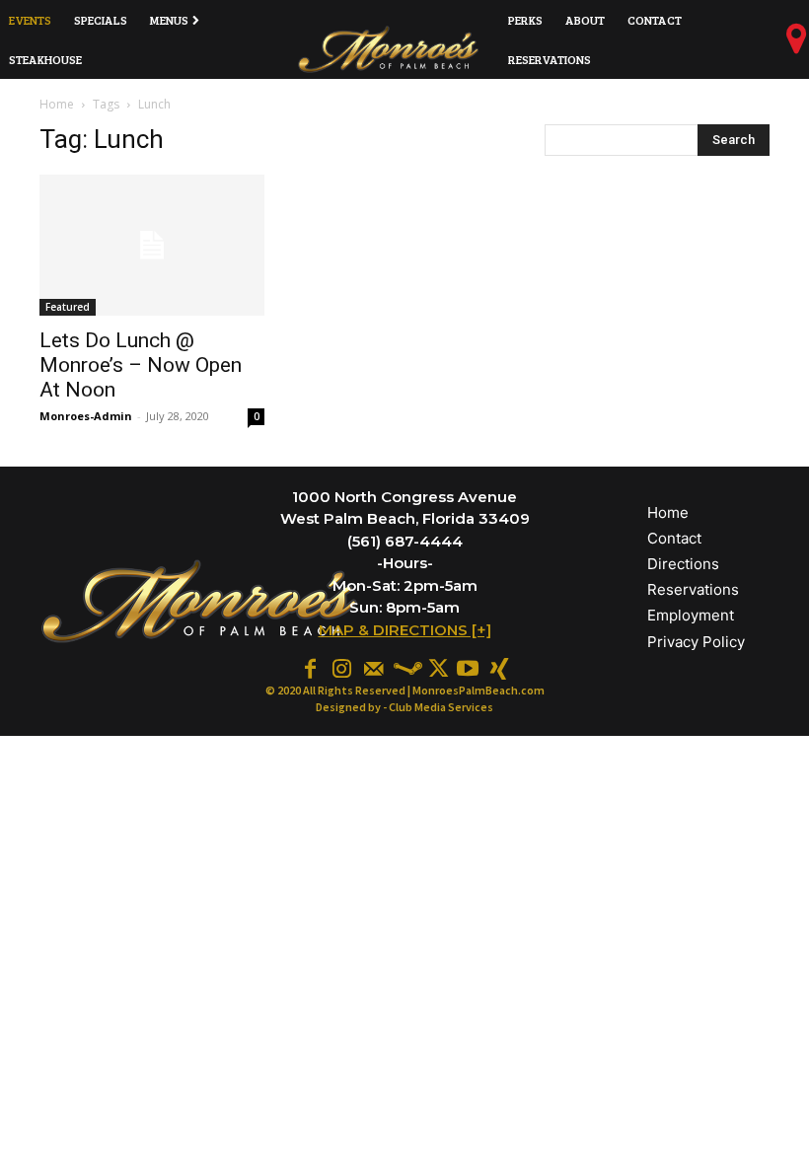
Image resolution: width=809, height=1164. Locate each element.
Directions (683, 563)
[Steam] (404, 667)
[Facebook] (310, 667)
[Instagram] (341, 667)
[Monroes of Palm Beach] (389, 49)
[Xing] (499, 667)
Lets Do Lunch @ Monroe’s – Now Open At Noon (140, 364)
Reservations (693, 589)
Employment (690, 615)
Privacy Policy (696, 641)
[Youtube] (467, 667)
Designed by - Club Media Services (404, 706)
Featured (67, 307)
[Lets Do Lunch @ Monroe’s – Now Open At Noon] (151, 245)
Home (56, 104)
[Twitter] (436, 667)
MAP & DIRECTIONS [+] (405, 629)
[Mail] (373, 667)
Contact (674, 538)
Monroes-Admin (85, 415)
